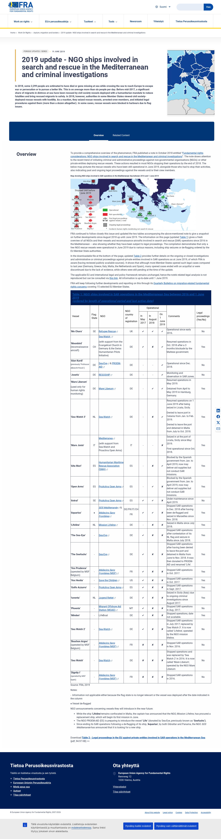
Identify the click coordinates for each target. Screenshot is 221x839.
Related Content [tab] (121, 135)
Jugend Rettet (106, 597)
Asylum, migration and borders (46, 33)
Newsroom (136, 21)
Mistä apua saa (21, 786)
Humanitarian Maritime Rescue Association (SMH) (111, 466)
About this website (152, 813)
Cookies (179, 813)
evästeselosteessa (81, 827)
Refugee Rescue (107, 331)
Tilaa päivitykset (22, 794)
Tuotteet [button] (88, 21)
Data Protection (191, 813)
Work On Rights (24, 33)
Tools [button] (111, 21)
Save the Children (108, 580)
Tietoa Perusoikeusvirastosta (191, 21)
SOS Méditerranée (108, 507)
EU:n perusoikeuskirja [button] (56, 21)
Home (12, 33)
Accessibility (206, 813)
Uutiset (17, 790)
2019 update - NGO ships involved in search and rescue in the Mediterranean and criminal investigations (103, 33)
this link (113, 278)
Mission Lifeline (107, 524)
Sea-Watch (105, 336)
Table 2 (137, 256)
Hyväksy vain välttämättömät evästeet (176, 826)
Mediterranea (106, 438)
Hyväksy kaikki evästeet (138, 826)
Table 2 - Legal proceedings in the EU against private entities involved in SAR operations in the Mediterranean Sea (143, 737)
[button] (218, 410)
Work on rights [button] (21, 21)
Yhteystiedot (119, 786)
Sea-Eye (103, 363)
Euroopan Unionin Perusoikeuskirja (32, 782)
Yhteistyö (158, 21)
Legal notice (168, 813)
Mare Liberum (106, 388)
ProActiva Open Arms (110, 486)
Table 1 (184, 237)
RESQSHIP (104, 374)
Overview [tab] (99, 135)
